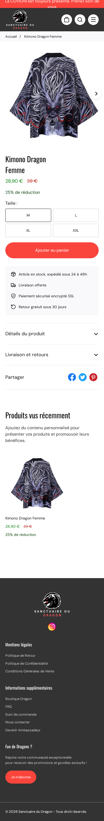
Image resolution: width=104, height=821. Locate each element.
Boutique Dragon (18, 699)
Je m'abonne (21, 777)
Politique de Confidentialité (26, 663)
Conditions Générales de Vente (29, 671)
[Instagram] (52, 629)
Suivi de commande (21, 714)
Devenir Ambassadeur (23, 730)
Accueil (11, 36)
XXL (76, 230)
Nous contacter (17, 722)
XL (28, 230)
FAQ (8, 706)
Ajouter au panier (52, 250)
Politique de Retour (20, 655)
